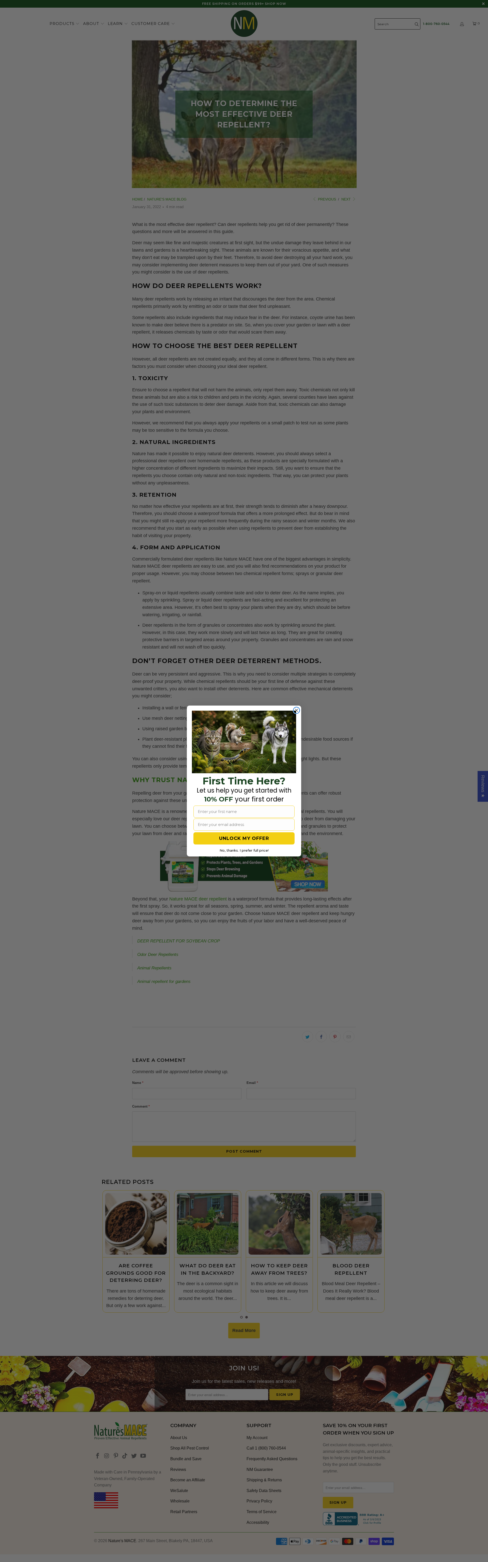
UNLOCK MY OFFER (244, 838)
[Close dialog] (296, 710)
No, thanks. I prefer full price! (244, 850)
